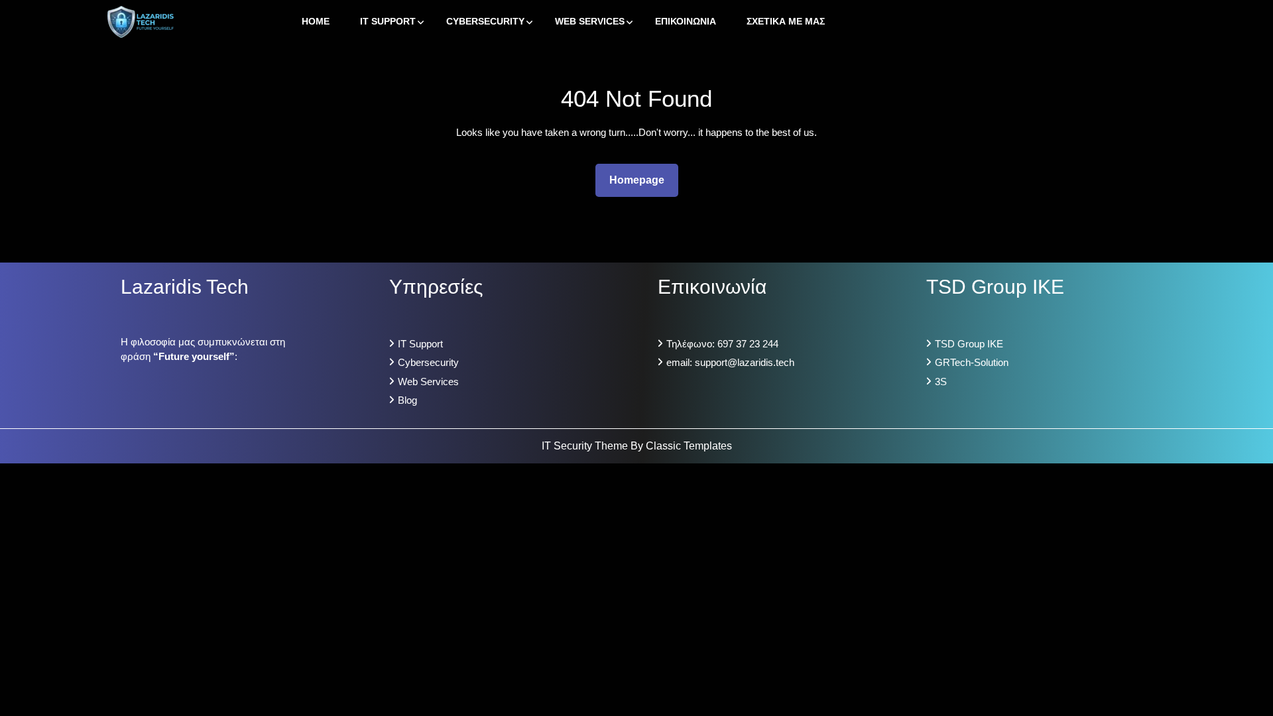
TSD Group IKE (969, 343)
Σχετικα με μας (786, 21)
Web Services (590, 21)
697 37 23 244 (747, 343)
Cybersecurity (485, 21)
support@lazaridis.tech (744, 362)
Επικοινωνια (685, 21)
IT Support (388, 21)
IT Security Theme (586, 445)
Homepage (642, 180)
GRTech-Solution (971, 362)
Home (316, 21)
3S (941, 381)
